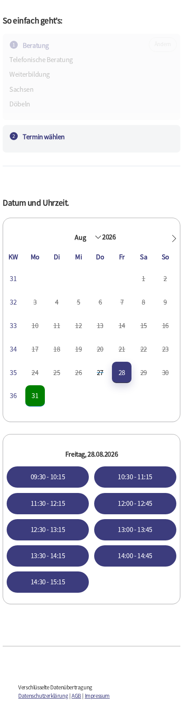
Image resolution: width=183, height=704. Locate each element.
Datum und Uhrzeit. (36, 202)
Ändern (163, 44)
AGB (76, 696)
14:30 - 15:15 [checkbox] (48, 581)
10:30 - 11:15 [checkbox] (135, 476)
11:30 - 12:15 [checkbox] (48, 503)
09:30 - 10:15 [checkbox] (48, 476)
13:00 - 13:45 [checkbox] (135, 529)
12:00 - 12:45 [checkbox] (135, 503)
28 (122, 372)
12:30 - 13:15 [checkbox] (48, 529)
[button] (174, 238)
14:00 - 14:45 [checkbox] (135, 555)
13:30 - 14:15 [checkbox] (48, 555)
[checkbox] (122, 372)
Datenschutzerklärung (43, 696)
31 (35, 395)
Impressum (97, 696)
